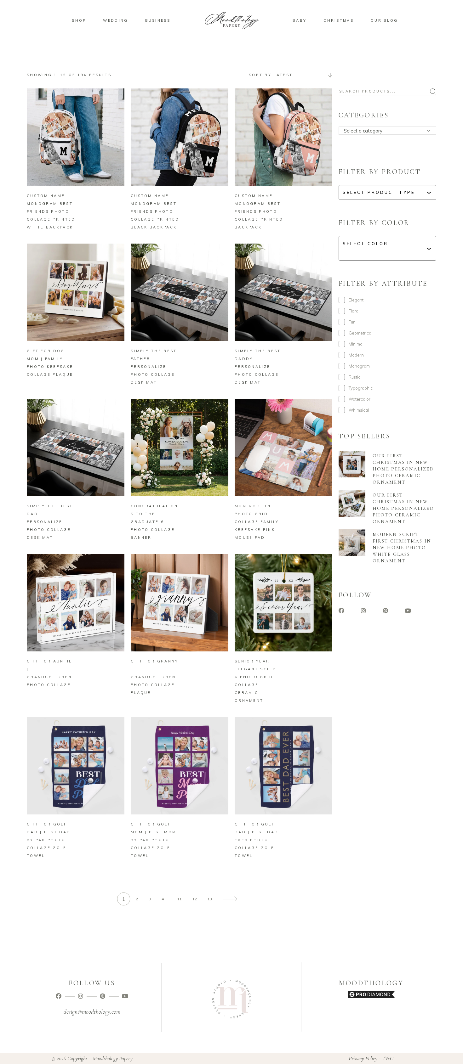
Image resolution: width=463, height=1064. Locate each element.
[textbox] (389, 131)
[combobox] (288, 75)
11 (179, 899)
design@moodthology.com (92, 1012)
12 (194, 899)
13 (210, 899)
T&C (387, 1058)
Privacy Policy (363, 1058)
